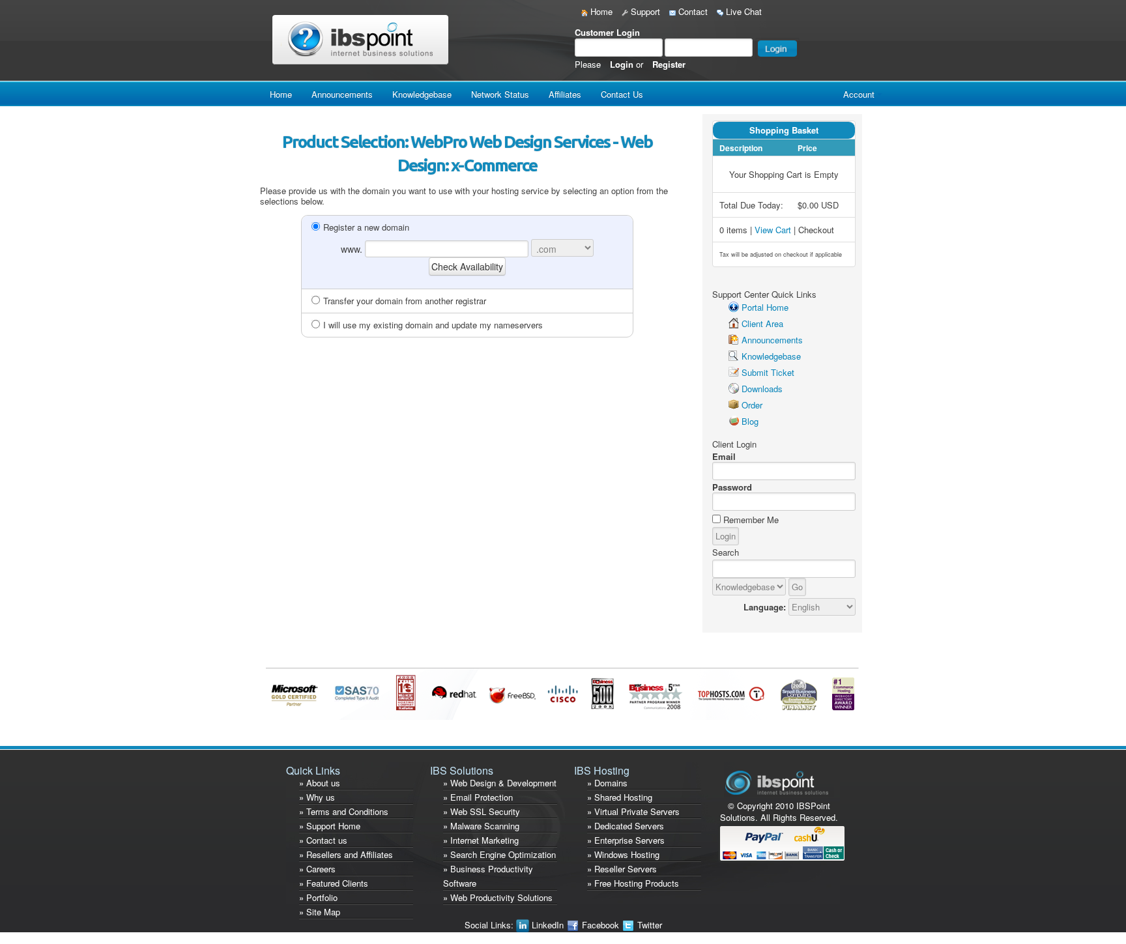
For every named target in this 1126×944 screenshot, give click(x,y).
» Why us (317, 797)
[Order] (734, 405)
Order (752, 405)
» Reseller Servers (622, 869)
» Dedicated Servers (625, 826)
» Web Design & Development (499, 783)
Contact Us (622, 94)
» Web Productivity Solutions (498, 897)
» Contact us (323, 840)
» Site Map (319, 912)
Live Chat (742, 11)
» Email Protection (478, 797)
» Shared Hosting (619, 797)
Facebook (600, 925)
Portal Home (765, 307)
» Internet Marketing (481, 840)
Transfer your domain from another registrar (404, 300)
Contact (692, 11)
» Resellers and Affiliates (346, 854)
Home (600, 11)
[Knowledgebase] (734, 356)
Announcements (342, 94)
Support (644, 11)
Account (858, 94)
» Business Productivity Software (488, 876)
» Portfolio (318, 897)
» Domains (607, 783)
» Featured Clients (333, 883)
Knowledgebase (422, 94)
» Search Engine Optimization (499, 854)
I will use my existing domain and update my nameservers (433, 325)
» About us (319, 783)
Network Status (500, 94)
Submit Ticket (768, 372)
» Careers (317, 869)
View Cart (773, 229)
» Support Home (329, 826)
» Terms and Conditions (343, 811)
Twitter (648, 925)
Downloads (762, 388)
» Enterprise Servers (626, 840)
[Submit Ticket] (734, 372)
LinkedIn (547, 925)
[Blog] (734, 421)
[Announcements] (734, 340)
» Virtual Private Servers (633, 811)
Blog (750, 421)
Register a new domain (366, 227)
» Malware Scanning (481, 826)
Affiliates (565, 94)
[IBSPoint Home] (363, 39)
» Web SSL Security (481, 811)
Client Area (762, 323)
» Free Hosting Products (633, 883)
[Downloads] (734, 388)
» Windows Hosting (623, 854)
